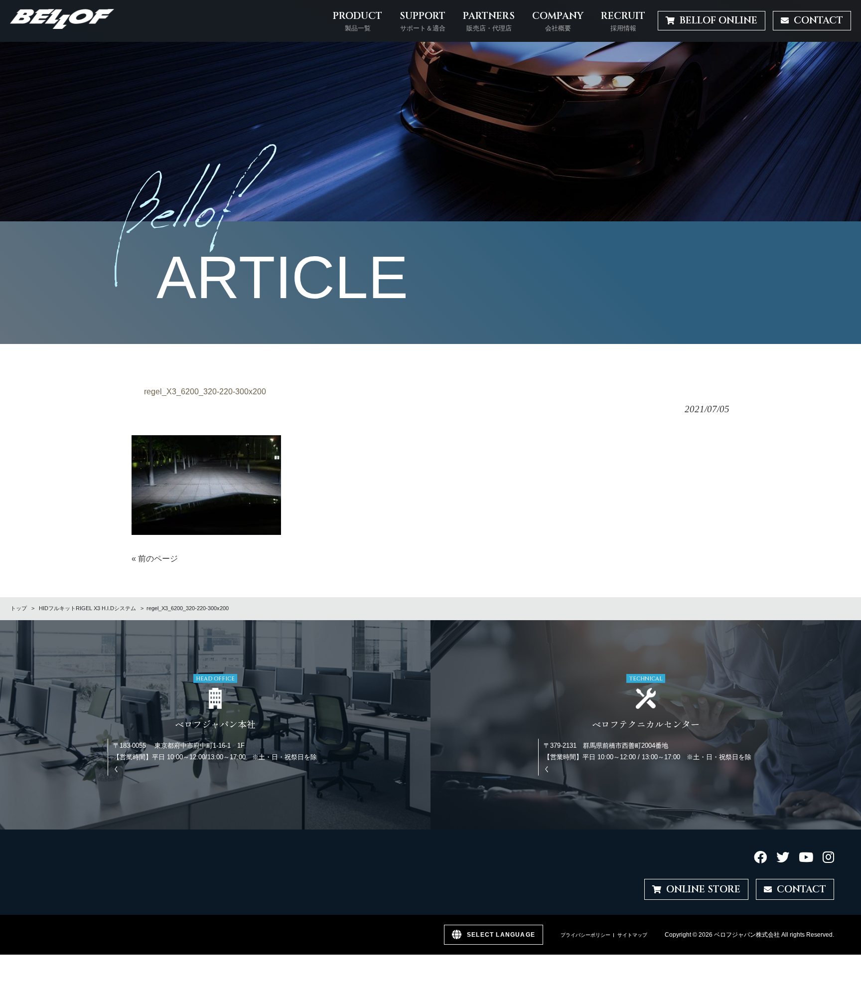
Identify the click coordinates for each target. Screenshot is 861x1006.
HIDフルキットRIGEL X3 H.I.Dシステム (87, 608)
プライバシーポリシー (585, 935)
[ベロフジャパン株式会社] (62, 20)
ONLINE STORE (703, 889)
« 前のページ (155, 558)
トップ (18, 608)
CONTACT (801, 889)
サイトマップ (632, 935)
